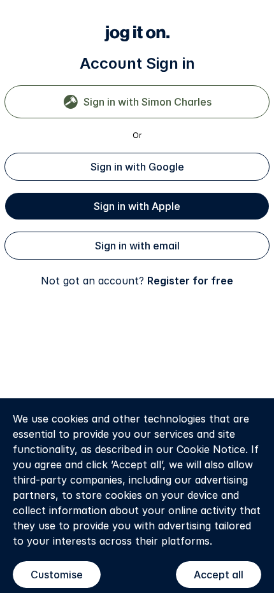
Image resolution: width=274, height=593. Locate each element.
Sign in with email (137, 245)
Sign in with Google (137, 166)
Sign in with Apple (137, 206)
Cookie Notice (211, 449)
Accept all (218, 574)
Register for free (190, 280)
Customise (57, 574)
